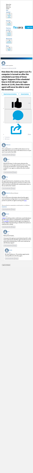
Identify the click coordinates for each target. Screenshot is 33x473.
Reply (13, 155)
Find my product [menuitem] (8, 29)
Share (29, 134)
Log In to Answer (6, 265)
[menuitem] (9, 31)
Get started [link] (8, 11)
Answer (18, 122)
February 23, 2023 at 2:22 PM (9, 68)
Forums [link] (8, 21)
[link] (9, 11)
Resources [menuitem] (9, 38)
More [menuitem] (7, 46)
